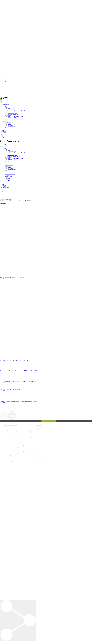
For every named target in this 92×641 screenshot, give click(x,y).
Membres (9, 124)
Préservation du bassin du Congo (14, 114)
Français (4, 104)
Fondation (5, 121)
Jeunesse (6, 118)
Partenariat (5, 128)
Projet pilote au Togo (12, 117)
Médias (4, 172)
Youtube (10, 180)
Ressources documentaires (10, 174)
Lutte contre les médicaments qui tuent (15, 116)
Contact (4, 132)
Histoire (6, 127)
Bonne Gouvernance (9, 119)
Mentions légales (6, 187)
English (7, 104)
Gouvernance (7, 123)
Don (3, 130)
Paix (6, 107)
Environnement (8, 111)
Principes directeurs (9, 122)
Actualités (4, 131)
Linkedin (10, 179)
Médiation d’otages (11, 108)
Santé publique (8, 115)
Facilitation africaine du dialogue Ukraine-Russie (17, 110)
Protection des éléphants (12, 113)
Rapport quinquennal (12, 126)
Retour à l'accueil (3, 146)
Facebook (10, 178)
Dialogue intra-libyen (12, 109)
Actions (4, 106)
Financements (10, 125)
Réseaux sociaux (8, 176)
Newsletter (7, 175)
